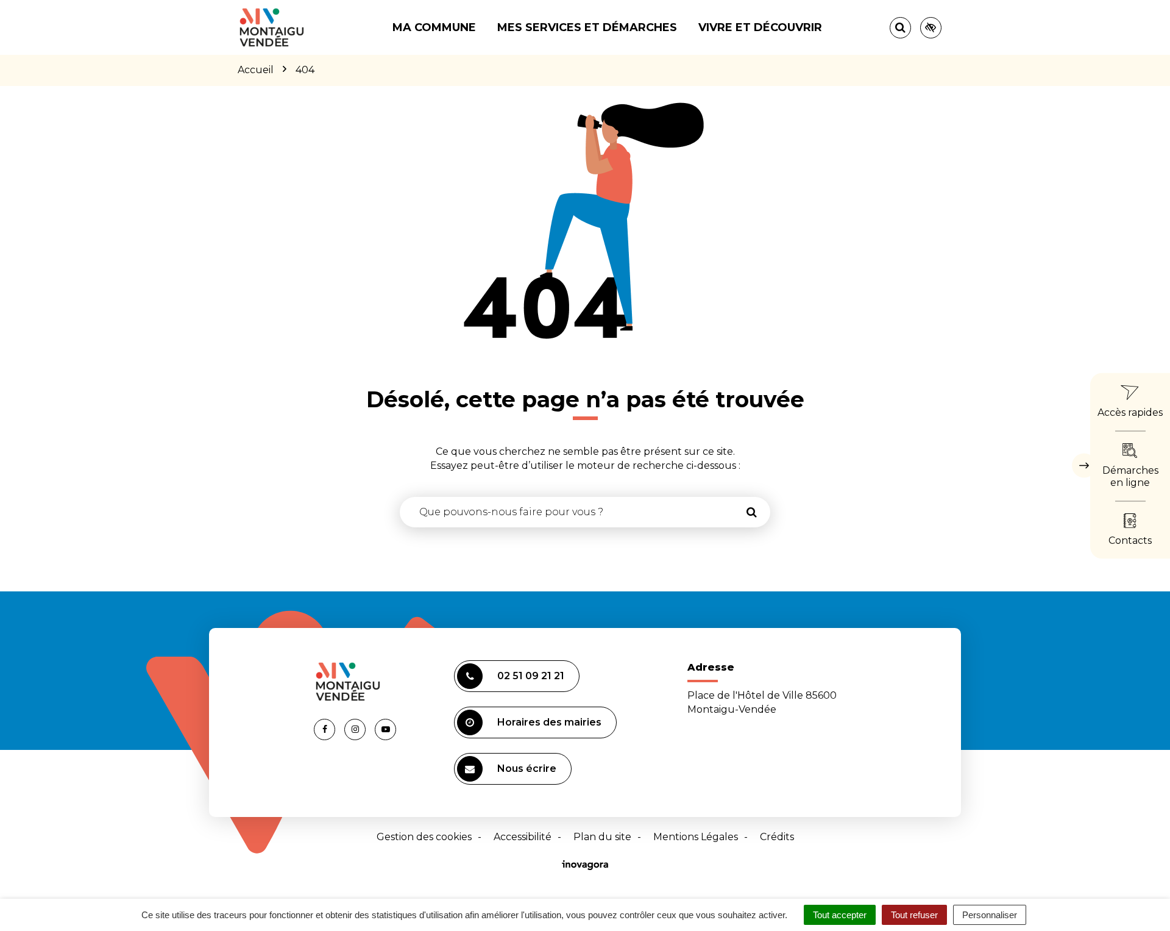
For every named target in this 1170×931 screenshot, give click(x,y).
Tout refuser (914, 915)
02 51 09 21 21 (530, 676)
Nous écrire (526, 768)
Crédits (777, 837)
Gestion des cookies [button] (424, 837)
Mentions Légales (695, 837)
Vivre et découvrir (760, 27)
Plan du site (602, 837)
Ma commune (434, 27)
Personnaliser (989, 915)
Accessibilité (522, 837)
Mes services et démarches (587, 27)
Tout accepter (840, 915)
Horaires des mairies (549, 722)
